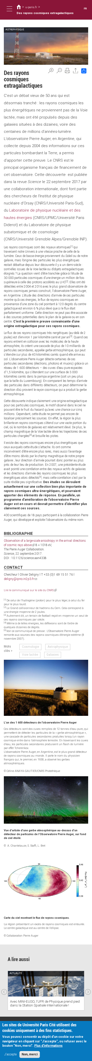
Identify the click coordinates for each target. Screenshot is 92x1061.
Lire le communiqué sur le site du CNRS (30, 590)
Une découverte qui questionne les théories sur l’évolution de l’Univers (45, 1003)
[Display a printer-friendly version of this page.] (67, 70)
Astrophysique (58, 647)
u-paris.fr (31, 7)
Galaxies (53, 654)
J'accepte (10, 1054)
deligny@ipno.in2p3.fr (20, 579)
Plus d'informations (48, 1045)
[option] (46, 991)
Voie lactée (30, 654)
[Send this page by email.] (75, 70)
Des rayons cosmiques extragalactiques (45, 13)
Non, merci (30, 1054)
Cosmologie (30, 647)
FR (85, 8)
